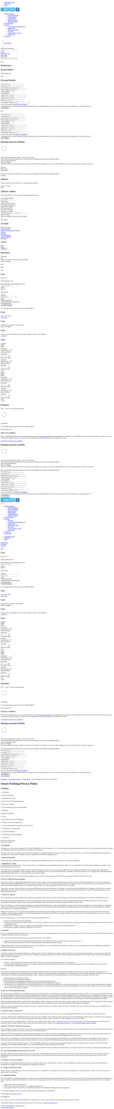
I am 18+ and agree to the (14, 104)
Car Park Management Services (17, 26)
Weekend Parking (13, 20)
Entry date (4, 348)
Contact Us (7, 36)
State (2, 93)
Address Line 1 (5, 95)
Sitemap (11, 1107)
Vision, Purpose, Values (14, 33)
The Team (11, 31)
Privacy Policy (5, 1107)
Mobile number (5, 89)
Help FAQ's (7, 4)
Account (3, 175)
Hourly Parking (12, 17)
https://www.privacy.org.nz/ (13, 1093)
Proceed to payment (6, 305)
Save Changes (5, 108)
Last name (4, 86)
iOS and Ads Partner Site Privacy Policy (85, 1023)
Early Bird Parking (13, 15)
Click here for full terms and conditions (12, 441)
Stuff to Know (26, 779)
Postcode (3, 100)
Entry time (4, 354)
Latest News (11, 34)
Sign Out (3, 248)
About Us (7, 25)
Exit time (3, 365)
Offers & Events (8, 23)
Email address (5, 88)
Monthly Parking (12, 22)
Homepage (4, 779)
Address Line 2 (5, 97)
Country (3, 91)
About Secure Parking (14, 779)
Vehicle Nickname (6, 213)
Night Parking (12, 18)
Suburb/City (4, 98)
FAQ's (2, 52)
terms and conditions (21, 104)
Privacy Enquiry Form (51, 1103)
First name (4, 84)
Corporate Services (9, 2)
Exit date (3, 359)
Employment (11, 28)
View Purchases (5, 497)
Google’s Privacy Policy (63, 1023)
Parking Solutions (9, 14)
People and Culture (13, 30)
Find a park (4, 317)
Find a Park (4, 55)
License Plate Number (7, 102)
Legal (5, 5)
